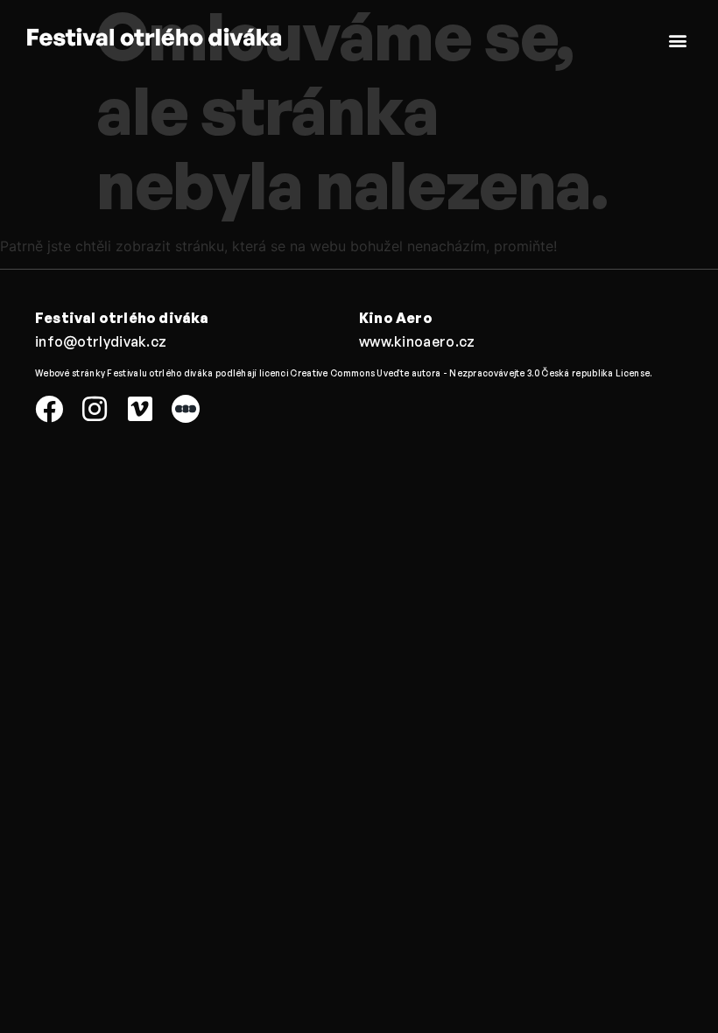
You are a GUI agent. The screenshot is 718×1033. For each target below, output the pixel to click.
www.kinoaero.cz (417, 341)
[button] (677, 39)
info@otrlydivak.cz (100, 341)
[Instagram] (95, 409)
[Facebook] (49, 409)
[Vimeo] (140, 409)
